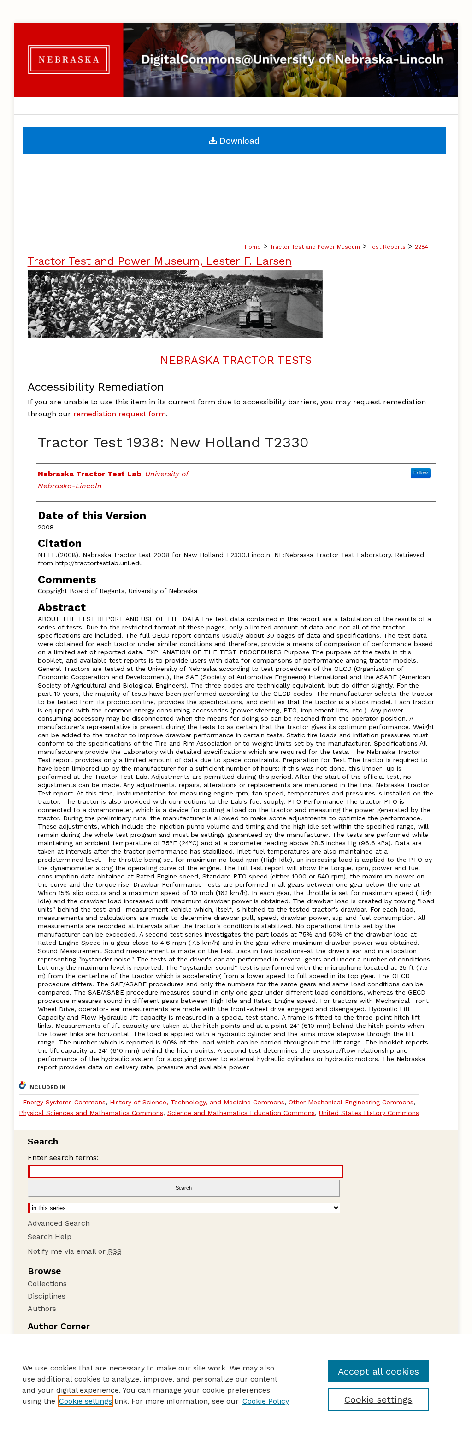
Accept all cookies (378, 1371)
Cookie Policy (265, 1401)
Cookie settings (85, 1401)
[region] (236, 1384)
